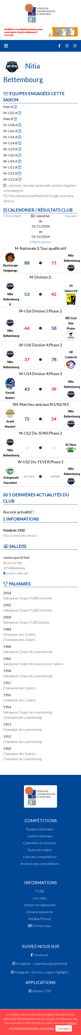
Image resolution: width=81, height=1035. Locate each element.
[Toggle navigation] (6, 45)
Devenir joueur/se (39, 912)
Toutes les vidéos (39, 850)
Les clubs (39, 898)
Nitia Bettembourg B (11, 299)
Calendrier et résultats (39, 843)
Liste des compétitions (39, 857)
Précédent (13, 216)
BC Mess (71, 444)
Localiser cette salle (16, 573)
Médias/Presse (39, 919)
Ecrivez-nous (41, 926)
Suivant (70, 216)
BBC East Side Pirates (70, 323)
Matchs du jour (40, 242)
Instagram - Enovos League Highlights (41, 972)
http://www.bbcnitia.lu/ (20, 535)
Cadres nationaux (39, 836)
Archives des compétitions (39, 863)
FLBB (39, 891)
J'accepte (63, 1028)
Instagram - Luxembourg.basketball (41, 963)
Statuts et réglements (40, 905)
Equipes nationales (39, 829)
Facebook (41, 955)
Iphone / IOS (41, 991)
